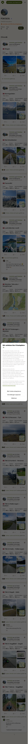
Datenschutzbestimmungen (9, 385)
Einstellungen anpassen (14, 394)
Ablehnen (14, 398)
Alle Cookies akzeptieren (14, 391)
